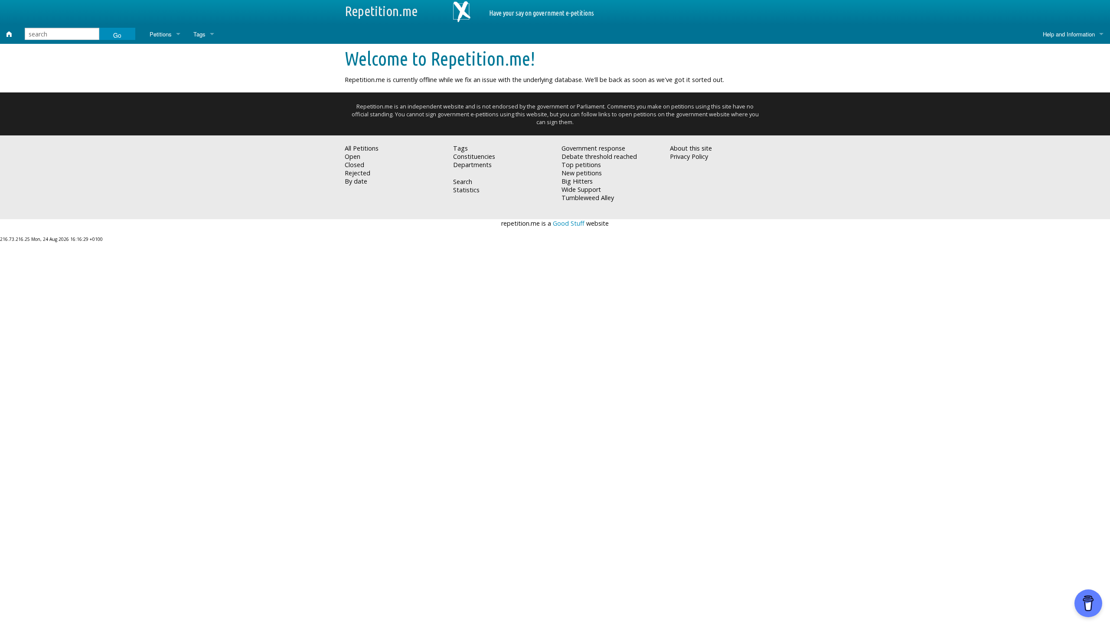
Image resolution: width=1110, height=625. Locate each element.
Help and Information (1069, 34)
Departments (472, 165)
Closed (354, 165)
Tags (199, 34)
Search (462, 182)
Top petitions (581, 165)
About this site (691, 148)
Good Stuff (568, 223)
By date (356, 181)
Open (352, 156)
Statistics (466, 190)
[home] (9, 34)
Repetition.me (381, 11)
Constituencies (474, 156)
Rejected (357, 173)
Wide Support (581, 189)
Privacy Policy (689, 156)
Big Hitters (577, 181)
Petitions (161, 34)
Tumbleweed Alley (588, 198)
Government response (593, 148)
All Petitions (362, 148)
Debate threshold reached (599, 156)
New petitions (582, 173)
